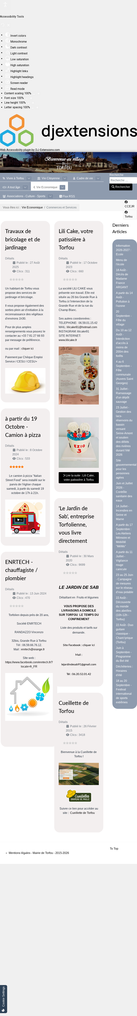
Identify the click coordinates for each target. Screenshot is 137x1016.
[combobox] (123, 180)
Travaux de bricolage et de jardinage (22, 239)
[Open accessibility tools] (5, 5)
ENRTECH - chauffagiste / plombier (21, 570)
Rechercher (122, 186)
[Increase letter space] (37, 107)
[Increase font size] (31, 98)
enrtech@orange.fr (33, 649)
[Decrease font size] (26, 98)
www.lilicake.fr (68, 340)
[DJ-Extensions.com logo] (68, 145)
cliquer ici (27, 348)
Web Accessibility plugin (15, 150)
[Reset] (2, 25)
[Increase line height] (33, 103)
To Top (114, 848)
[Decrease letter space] (33, 107)
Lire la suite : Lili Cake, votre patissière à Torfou (79, 477)
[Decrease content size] (34, 93)
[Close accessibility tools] (8, 25)
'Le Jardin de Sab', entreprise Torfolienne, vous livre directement (76, 525)
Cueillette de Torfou (82, 812)
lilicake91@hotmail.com (82, 327)
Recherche (116, 174)
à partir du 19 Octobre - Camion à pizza (23, 427)
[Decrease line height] (28, 103)
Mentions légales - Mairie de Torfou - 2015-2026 (39, 852)
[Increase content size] (38, 93)
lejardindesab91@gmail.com (78, 664)
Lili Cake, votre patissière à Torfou (76, 239)
